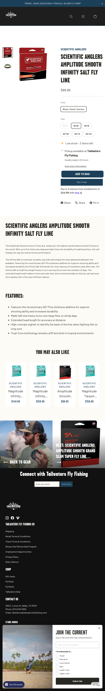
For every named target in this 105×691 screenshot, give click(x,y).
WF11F (77, 134)
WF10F (66, 134)
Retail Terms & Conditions (17, 536)
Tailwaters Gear (13, 591)
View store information (76, 166)
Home (5, 37)
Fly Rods (9, 581)
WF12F (89, 134)
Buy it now (82, 182)
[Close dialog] (99, 628)
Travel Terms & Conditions (18, 541)
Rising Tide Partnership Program (21, 546)
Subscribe (77, 681)
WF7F (65, 125)
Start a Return (12, 562)
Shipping (9, 531)
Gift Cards (10, 576)
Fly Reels (9, 586)
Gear (25, 37)
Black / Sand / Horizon (73, 109)
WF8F (76, 125)
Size (63, 119)
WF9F (87, 125)
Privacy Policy (11, 557)
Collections (15, 37)
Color (63, 102)
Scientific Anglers (73, 49)
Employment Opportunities (18, 551)
